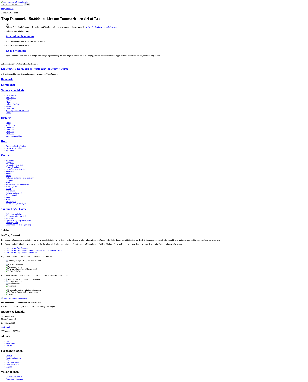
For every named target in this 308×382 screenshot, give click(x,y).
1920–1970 (10, 132)
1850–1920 (10, 129)
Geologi (9, 100)
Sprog (8, 199)
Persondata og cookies (14, 379)
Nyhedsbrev (10, 343)
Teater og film (11, 202)
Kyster (8, 106)
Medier (8, 182)
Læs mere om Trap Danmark (17, 248)
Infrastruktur (10, 218)
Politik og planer (12, 223)
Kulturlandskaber (12, 104)
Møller (8, 189)
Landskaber (10, 108)
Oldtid (8, 123)
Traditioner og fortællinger (16, 204)
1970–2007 (10, 134)
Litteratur (9, 180)
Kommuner (8, 84)
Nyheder (9, 341)
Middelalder (10, 125)
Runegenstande (11, 195)
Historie (6, 117)
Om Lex (9, 356)
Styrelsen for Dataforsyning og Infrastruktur (101, 27)
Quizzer (9, 346)
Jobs (7, 360)
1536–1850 (10, 127)
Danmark (7, 79)
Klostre (8, 176)
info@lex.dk (5, 327)
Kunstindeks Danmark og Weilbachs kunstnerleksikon (34, 68)
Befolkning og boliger (14, 214)
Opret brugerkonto (13, 364)
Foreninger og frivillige (14, 165)
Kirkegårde (10, 171)
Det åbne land (11, 95)
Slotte (8, 197)
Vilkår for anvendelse (14, 377)
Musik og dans (11, 186)
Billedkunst (10, 161)
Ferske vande (11, 98)
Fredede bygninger (13, 167)
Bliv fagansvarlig (12, 362)
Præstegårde (10, 191)
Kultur (5, 155)
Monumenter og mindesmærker (18, 184)
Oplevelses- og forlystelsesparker (18, 220)
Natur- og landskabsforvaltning (17, 111)
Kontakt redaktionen (13, 358)
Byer (4, 141)
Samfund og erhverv (13, 208)
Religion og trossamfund (15, 193)
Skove (8, 113)
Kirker (8, 174)
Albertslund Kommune (20, 36)
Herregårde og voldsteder (15, 169)
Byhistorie (10, 150)
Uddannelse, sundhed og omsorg (18, 225)
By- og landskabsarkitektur (16, 146)
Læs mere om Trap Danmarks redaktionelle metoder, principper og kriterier (34, 250)
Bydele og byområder (14, 148)
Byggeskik (10, 163)
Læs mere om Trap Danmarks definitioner (22, 252)
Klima (8, 102)
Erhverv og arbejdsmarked (16, 216)
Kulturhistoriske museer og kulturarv (20, 178)
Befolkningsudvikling (14, 136)
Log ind (9, 367)
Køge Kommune (16, 50)
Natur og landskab (12, 90)
